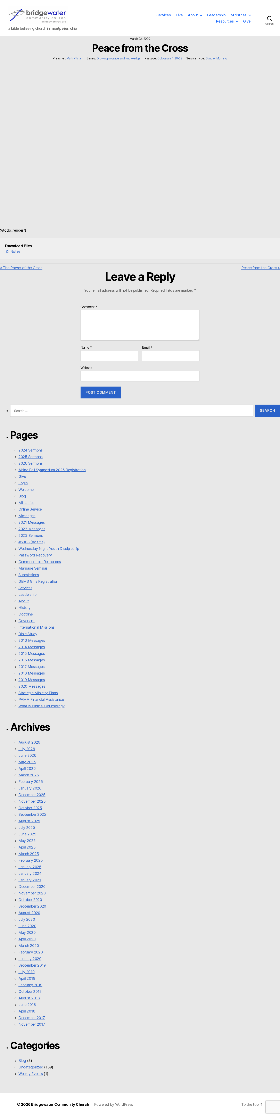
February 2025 (30, 860)
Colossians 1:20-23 (169, 58)
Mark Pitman (75, 58)
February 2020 (30, 952)
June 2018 (27, 1004)
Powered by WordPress (113, 1104)
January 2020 (29, 959)
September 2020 (32, 906)
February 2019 (30, 985)
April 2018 (26, 1011)
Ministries (239, 15)
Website (86, 368)
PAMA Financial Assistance (41, 699)
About (193, 15)
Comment (89, 307)
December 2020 (32, 886)
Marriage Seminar (32, 568)
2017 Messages (31, 666)
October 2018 (30, 991)
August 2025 (29, 821)
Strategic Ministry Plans (38, 693)
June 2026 (27, 755)
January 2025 (29, 867)
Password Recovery (35, 555)
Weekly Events (30, 1074)
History (24, 607)
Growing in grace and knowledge (118, 58)
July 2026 (26, 749)
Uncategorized (30, 1067)
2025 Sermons (30, 457)
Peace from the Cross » (260, 268)
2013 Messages (31, 640)
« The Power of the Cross (21, 268)
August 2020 (29, 913)
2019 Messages (31, 680)
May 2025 (27, 840)
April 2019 (26, 978)
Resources (225, 21)
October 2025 (30, 808)
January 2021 (29, 880)
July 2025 (26, 827)
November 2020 (32, 893)
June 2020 (27, 926)
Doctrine (25, 614)
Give (247, 21)
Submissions (28, 575)
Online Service (30, 509)
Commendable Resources (39, 562)
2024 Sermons (30, 450)
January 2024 (29, 873)
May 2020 (27, 932)
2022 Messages (31, 529)
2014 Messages (31, 647)
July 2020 (26, 919)
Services (163, 15)
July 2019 (26, 972)
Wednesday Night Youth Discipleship (48, 548)
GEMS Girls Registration (38, 581)
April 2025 (26, 847)
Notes (14, 251)
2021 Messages (31, 522)
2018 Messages (31, 673)
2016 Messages (31, 660)
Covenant (26, 621)
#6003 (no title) (31, 542)
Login (23, 483)
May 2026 (27, 762)
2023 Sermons (30, 535)
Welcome (26, 489)
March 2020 (28, 945)
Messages (26, 516)
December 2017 (31, 1018)
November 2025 (32, 801)
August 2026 (29, 742)
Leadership (216, 15)
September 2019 (32, 965)
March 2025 (28, 854)
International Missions (36, 627)
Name (86, 347)
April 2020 (26, 939)
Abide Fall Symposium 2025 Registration (52, 470)
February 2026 (30, 781)
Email (147, 347)
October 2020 (30, 900)
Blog (22, 496)
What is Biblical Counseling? (41, 706)
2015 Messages (31, 653)
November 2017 (31, 1024)
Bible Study (27, 634)
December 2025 (32, 795)
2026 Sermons (30, 463)
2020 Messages (31, 686)
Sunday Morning (216, 58)
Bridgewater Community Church (60, 1104)
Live (179, 15)
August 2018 (29, 998)
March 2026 (28, 775)
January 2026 (29, 788)
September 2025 (32, 814)
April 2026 (26, 768)
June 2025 (27, 834)
